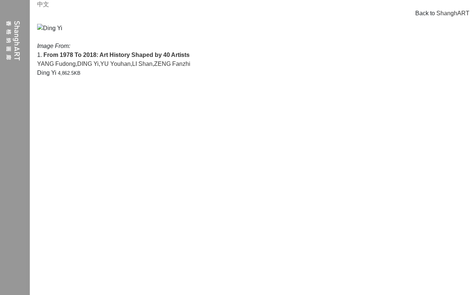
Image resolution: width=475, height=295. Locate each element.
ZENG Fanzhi (172, 64)
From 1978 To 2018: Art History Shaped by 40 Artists (116, 55)
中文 (43, 4)
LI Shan (142, 64)
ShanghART (452, 13)
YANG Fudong (56, 64)
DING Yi (88, 64)
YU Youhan (115, 64)
